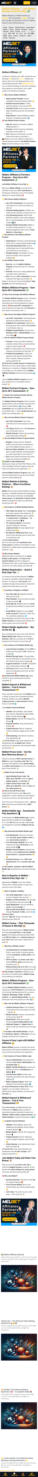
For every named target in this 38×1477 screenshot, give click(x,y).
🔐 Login (5, 1474)
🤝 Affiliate (32, 1474)
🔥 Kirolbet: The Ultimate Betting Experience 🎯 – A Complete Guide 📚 (16, 1391)
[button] (15, 2)
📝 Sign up (14, 1474)
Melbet (21, 79)
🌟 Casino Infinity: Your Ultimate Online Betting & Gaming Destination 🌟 (17, 1459)
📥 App (23, 1474)
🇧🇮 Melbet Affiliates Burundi (12, 1255)
